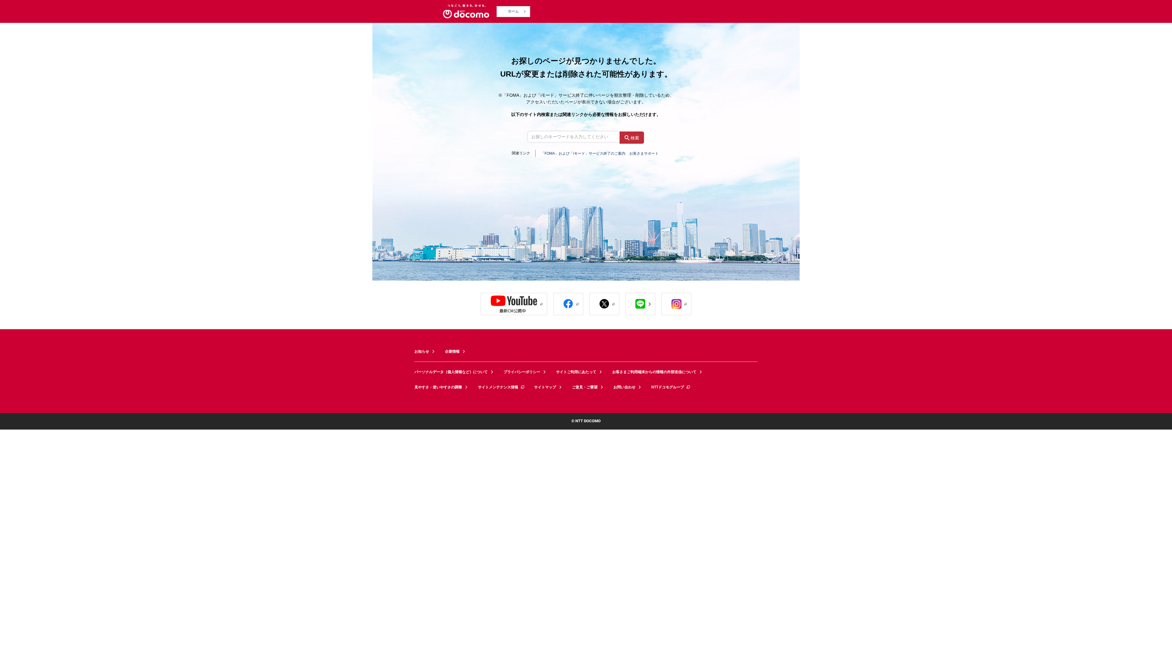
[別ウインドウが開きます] (514, 304)
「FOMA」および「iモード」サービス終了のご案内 (583, 153)
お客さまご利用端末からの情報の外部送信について (654, 372)
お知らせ (421, 351)
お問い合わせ (624, 387)
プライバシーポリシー (522, 372)
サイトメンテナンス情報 (498, 387)
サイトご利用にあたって (576, 372)
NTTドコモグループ (667, 387)
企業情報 (452, 351)
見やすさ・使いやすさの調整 (438, 387)
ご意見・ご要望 (585, 387)
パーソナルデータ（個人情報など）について (451, 372)
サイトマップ (545, 387)
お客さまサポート (644, 153)
